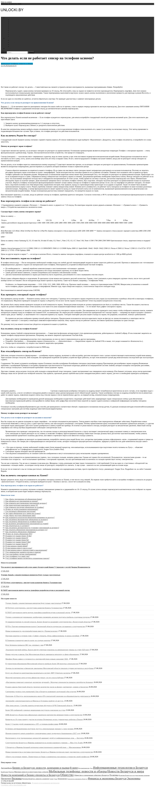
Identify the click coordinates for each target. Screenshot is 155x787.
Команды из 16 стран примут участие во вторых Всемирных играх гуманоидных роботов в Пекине (44, 719)
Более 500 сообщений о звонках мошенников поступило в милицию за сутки (35, 710)
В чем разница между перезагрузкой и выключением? (26, 550)
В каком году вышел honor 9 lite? (18, 542)
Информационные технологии (22, 26)
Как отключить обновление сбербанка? (20, 532)
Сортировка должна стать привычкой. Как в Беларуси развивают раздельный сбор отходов (40, 692)
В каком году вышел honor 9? (16, 544)
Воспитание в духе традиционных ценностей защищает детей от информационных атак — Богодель (44, 738)
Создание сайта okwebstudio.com (13, 785)
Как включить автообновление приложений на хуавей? (26, 524)
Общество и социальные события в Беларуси (91, 775)
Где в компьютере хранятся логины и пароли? (23, 552)
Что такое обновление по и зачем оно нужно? (23, 513)
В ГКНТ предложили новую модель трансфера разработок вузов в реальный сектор (35, 590)
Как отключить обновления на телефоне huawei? (24, 522)
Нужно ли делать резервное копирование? (21, 509)
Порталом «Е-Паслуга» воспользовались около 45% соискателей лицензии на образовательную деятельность (47, 696)
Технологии (62, 779)
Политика (14, 30)
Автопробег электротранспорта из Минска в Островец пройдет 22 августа (34, 701)
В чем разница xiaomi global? (16, 546)
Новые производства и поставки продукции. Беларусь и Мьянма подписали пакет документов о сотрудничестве (49, 752)
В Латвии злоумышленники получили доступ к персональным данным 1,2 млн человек (39, 729)
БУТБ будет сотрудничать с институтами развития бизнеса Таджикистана (31, 583)
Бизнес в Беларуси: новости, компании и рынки (40, 767)
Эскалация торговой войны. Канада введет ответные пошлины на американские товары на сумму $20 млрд (47, 650)
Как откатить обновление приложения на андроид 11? (26, 530)
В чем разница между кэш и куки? (18, 548)
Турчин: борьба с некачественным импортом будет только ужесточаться (30, 575)
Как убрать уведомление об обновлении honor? (23, 499)
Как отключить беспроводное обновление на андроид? (26, 520)
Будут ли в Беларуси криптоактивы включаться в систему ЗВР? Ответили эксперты (37, 673)
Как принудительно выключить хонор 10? (21, 505)
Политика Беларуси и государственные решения (134, 775)
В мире (74, 767)
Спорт (52, 779)
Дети (12, 46)
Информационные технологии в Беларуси (120, 767)
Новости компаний (17, 36)
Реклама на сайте (12, 48)
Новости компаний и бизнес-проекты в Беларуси (30, 774)
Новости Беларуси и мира (15, 18)
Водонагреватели (16, 44)
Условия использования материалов (45, 783)
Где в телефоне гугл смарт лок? (17, 556)
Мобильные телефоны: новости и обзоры (17, 64)
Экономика (133, 778)
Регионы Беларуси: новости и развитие (35, 779)
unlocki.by (13, 66)
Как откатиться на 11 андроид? (17, 526)
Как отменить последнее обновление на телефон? (24, 507)
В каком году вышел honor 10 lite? (18, 536)
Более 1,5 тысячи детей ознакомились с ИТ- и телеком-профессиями (31, 724)
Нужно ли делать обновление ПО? (18, 534)
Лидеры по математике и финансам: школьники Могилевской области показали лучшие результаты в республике (49, 668)
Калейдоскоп (4, 772)
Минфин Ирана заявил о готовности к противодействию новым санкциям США (37, 659)
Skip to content (6, 2)
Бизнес (12, 20)
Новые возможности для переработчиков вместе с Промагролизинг (31, 631)
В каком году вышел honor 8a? (17, 540)
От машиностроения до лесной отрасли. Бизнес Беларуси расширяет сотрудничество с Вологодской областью (48, 622)
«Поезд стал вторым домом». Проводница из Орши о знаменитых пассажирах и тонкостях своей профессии (47, 757)
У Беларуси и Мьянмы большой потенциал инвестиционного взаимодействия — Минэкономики (43, 747)
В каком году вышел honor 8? (16, 538)
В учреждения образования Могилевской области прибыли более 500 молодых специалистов (41, 664)
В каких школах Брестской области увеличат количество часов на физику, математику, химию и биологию (46, 687)
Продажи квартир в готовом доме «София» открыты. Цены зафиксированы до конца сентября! (42, 636)
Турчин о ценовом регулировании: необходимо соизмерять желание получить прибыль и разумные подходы (47, 617)
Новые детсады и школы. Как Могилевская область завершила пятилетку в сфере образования (42, 654)
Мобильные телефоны (18, 40)
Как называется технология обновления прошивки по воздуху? (30, 517)
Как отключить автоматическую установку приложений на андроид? (32, 528)
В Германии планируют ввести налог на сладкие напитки (27, 640)
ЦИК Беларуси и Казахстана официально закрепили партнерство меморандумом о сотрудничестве (43, 715)
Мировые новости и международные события (31, 772)
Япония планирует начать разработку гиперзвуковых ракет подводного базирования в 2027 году (43, 733)
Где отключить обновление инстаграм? (20, 511)
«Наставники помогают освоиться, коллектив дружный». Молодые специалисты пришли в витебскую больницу (49, 682)
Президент (6, 778)
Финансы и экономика (19, 22)
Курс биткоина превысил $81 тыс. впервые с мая (24, 645)
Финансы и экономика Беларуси (107, 778)
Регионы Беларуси (17, 32)
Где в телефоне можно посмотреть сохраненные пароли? (27, 558)
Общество (67, 775)
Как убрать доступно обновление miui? (20, 515)
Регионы (17, 778)
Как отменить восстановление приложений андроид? (26, 503)
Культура (11, 772)
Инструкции (10, 38)
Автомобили (15, 42)
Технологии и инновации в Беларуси (77, 779)
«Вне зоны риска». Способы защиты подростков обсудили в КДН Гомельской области (39, 705)
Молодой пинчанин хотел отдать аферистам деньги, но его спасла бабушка (34, 678)
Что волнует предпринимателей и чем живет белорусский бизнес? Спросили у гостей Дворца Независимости (45, 567)
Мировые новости (17, 34)
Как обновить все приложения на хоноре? (21, 501)
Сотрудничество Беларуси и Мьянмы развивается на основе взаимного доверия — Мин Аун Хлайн (44, 743)
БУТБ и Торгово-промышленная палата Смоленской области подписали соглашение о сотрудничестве (45, 626)
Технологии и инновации (20, 24)
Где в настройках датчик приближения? (20, 554)
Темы (55, 779)
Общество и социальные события (23, 28)
